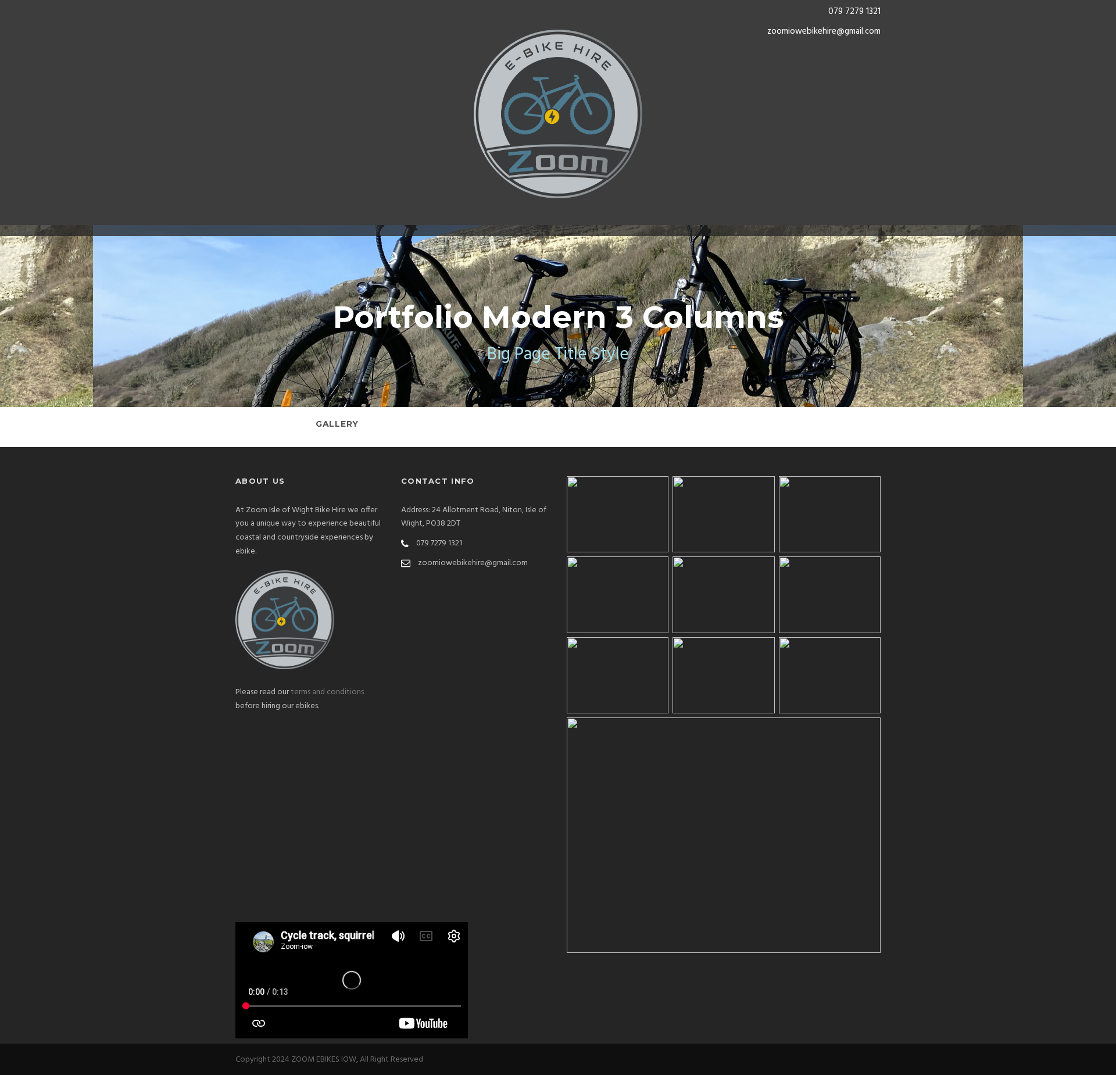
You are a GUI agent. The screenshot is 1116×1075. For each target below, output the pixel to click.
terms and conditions (327, 692)
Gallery (337, 424)
